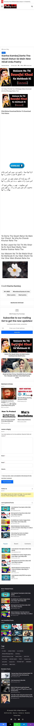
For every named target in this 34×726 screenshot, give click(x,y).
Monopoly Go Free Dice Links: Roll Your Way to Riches (20, 514)
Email (3, 462)
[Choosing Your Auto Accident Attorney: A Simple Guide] (5, 535)
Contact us (21, 713)
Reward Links (27, 659)
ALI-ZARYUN (20, 651)
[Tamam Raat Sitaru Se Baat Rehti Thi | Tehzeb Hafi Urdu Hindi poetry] (5, 675)
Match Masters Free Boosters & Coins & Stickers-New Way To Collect (22, 527)
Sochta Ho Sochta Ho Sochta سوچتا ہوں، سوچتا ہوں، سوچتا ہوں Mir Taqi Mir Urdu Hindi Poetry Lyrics (8, 403)
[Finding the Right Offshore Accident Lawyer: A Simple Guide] (28, 639)
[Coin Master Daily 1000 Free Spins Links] (6, 577)
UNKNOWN (28, 661)
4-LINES (7, 291)
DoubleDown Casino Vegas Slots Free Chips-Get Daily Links (20, 521)
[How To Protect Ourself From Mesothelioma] (8, 414)
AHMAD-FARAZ (11, 651)
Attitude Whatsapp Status (7, 653)
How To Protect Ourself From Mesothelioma (8, 420)
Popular (5, 543)
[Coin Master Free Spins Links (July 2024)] (5, 508)
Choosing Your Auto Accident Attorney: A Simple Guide (19, 534)
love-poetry (11, 295)
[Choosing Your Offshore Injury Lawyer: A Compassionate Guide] (6, 639)
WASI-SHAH (12, 664)
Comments (28, 543)
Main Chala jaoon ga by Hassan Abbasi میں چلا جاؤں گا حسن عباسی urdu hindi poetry (21, 689)
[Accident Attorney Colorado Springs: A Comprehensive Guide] (28, 633)
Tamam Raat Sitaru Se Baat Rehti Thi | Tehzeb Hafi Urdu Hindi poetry (21, 674)
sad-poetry (22, 295)
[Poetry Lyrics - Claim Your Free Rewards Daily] (10, 6)
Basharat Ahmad (17, 303)
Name (3, 455)
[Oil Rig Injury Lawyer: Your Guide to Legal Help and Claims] (17, 639)
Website (3, 469)
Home (4, 49)
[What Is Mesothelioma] (25, 414)
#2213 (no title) (8, 713)
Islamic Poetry (18, 656)
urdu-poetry (4, 664)
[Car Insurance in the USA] (5, 682)
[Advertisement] (17, 29)
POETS (20, 659)
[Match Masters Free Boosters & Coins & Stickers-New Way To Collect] (5, 528)
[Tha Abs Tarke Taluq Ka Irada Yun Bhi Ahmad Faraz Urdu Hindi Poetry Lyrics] (5, 698)
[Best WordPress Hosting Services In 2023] (25, 392)
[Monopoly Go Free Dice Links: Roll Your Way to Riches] (5, 515)
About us (15, 713)
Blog (8, 49)
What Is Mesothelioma (24, 420)
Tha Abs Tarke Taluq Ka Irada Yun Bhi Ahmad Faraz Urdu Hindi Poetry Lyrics (22, 695)
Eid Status (17, 653)
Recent (16, 543)
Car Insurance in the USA (18, 680)
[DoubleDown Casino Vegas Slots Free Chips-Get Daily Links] (5, 521)
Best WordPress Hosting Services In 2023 (25, 398)
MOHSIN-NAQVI (13, 659)
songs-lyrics (12, 661)
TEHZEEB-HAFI (20, 661)
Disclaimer (27, 713)
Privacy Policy (17, 715)
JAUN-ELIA (26, 656)
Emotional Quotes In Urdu (22, 291)
